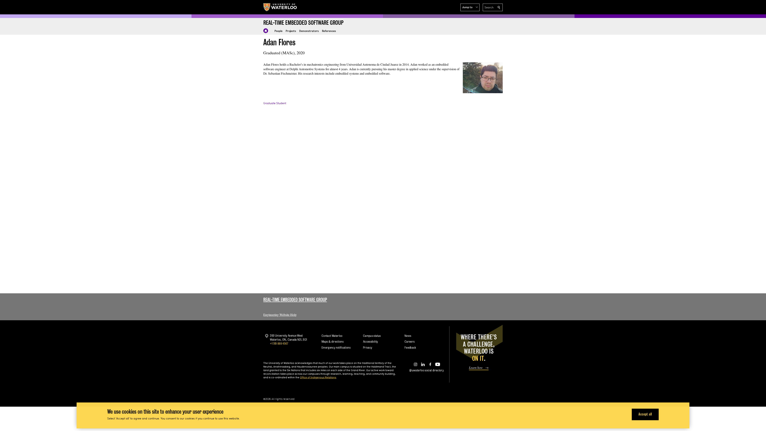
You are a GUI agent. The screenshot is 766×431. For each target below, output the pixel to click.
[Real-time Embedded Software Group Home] (265, 30)
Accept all (645, 414)
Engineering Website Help (279, 314)
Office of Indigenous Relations (318, 377)
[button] (470, 7)
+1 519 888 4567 (279, 343)
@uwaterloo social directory (426, 370)
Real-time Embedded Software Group (295, 299)
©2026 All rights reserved (279, 398)
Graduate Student (274, 103)
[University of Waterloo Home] (280, 7)
